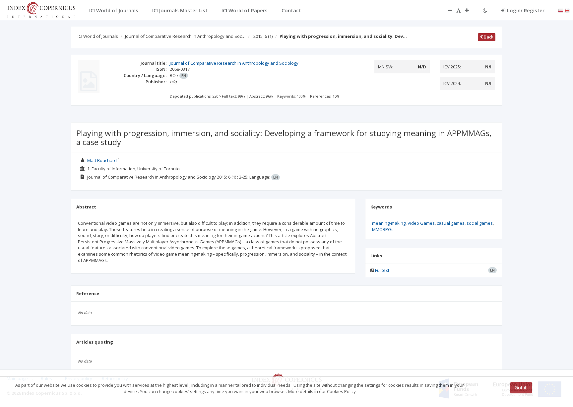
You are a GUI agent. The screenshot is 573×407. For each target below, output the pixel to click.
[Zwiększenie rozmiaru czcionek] (470, 10)
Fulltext (382, 270)
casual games (451, 223)
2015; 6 (263, 36)
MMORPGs (383, 229)
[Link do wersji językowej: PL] (560, 10)
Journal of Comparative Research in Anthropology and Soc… (185, 36)
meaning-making (389, 223)
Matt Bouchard (102, 160)
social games (480, 223)
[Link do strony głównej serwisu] (41, 9)
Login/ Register (525, 10)
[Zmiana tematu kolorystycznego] (485, 10)
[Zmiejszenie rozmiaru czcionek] (447, 10)
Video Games (421, 223)
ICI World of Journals (98, 36)
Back (488, 37)
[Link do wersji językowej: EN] (567, 10)
